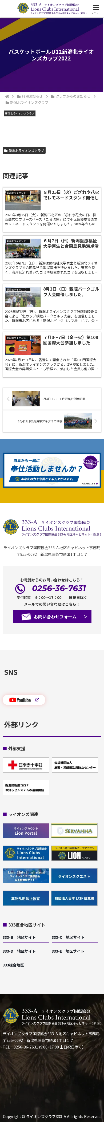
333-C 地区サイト (68, 937)
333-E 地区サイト (68, 951)
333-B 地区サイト (19, 937)
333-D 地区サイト (19, 951)
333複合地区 (13, 965)
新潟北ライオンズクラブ (26, 150)
